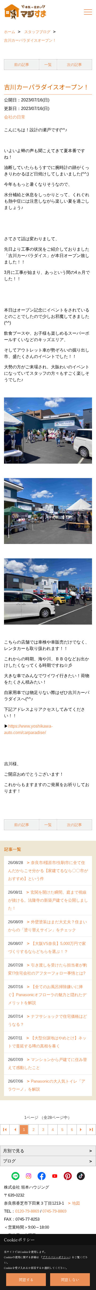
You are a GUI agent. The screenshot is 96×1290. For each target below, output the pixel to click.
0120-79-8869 (27, 1211)
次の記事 (74, 64)
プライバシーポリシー (55, 1257)
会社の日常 (14, 117)
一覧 (48, 64)
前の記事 (21, 64)
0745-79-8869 (54, 1211)
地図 (76, 1203)
